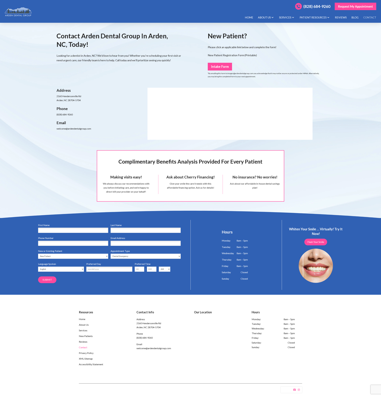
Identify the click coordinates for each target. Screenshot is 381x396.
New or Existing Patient (50, 251)
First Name (44, 225)
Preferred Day (93, 263)
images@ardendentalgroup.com (240, 73)
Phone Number (46, 238)
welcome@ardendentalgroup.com (74, 128)
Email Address (118, 238)
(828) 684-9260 (65, 114)
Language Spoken (47, 263)
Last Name (116, 225)
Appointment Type (120, 251)
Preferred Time (142, 263)
